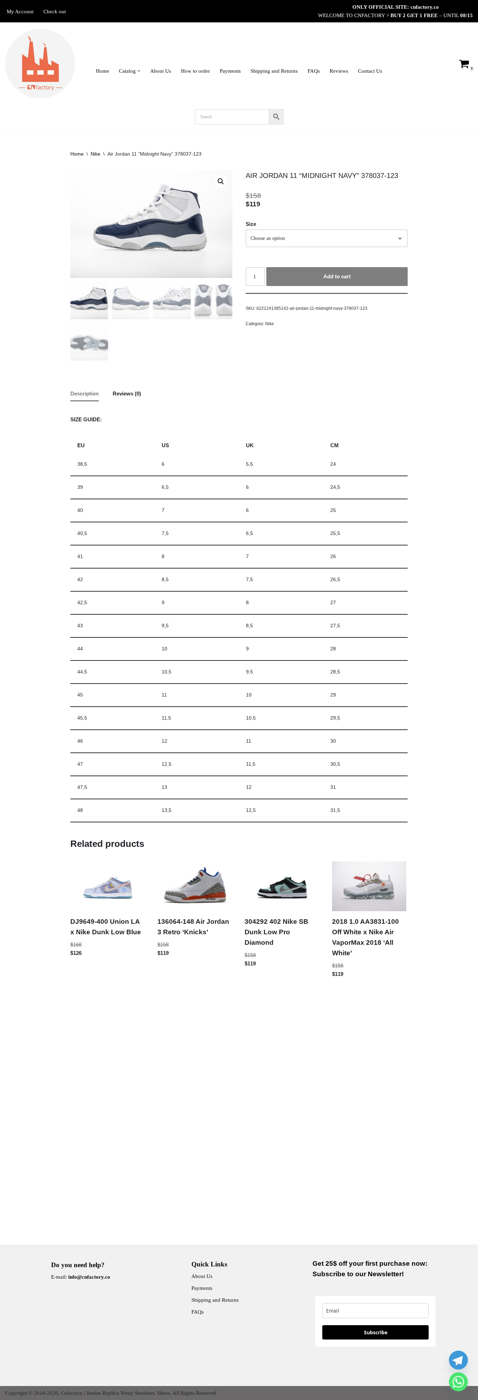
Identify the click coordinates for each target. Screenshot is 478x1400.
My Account (20, 11)
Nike (95, 154)
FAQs (314, 71)
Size (251, 224)
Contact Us (370, 71)
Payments (230, 71)
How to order (195, 71)
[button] (139, 71)
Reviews (339, 71)
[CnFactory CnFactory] (40, 64)
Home (102, 71)
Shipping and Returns (274, 71)
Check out (54, 11)
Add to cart (337, 276)
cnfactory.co (424, 7)
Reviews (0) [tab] (127, 394)
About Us (160, 71)
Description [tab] (84, 394)
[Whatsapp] (458, 1381)
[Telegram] (458, 1360)
